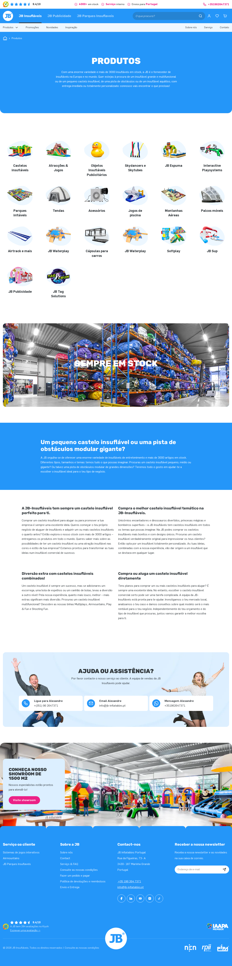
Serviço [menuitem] (208, 27)
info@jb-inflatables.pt (130, 887)
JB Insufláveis (30, 16)
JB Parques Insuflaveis (95, 16)
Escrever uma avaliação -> (25, 930)
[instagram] (150, 898)
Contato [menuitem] (224, 27)
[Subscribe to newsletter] (224, 869)
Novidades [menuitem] (52, 27)
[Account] (209, 16)
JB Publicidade (59, 16)
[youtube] (140, 898)
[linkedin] (131, 898)
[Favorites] (217, 16)
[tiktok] (159, 898)
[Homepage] (8, 16)
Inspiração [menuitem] (71, 27)
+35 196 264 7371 (129, 881)
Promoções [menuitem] (32, 27)
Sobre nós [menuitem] (191, 27)
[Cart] (225, 16)
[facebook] (121, 898)
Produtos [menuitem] (8, 27)
